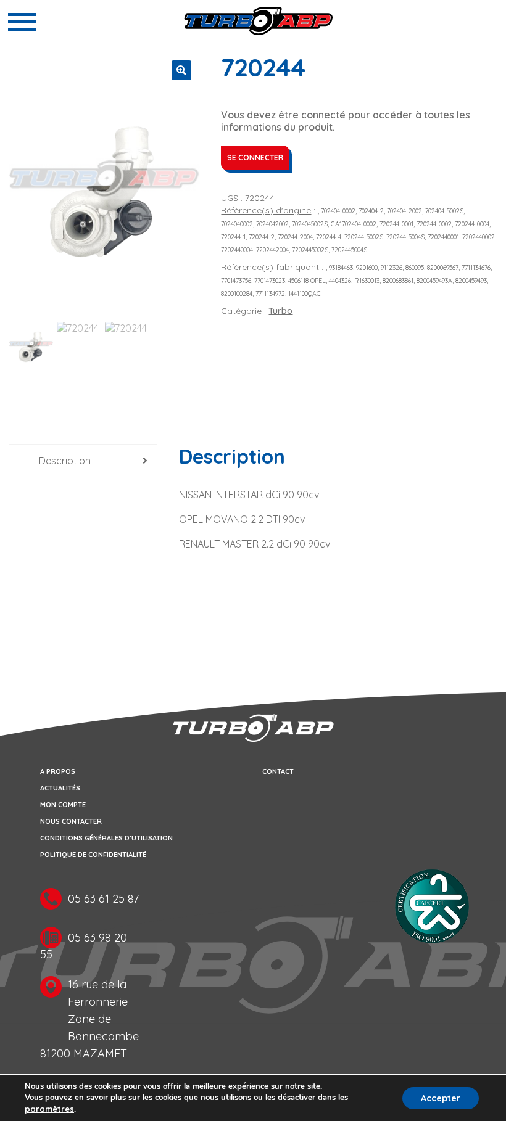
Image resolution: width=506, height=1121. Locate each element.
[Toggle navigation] (22, 22)
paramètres (49, 1109)
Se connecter (255, 157)
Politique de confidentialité (93, 854)
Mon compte (63, 804)
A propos (57, 771)
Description (65, 460)
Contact (278, 771)
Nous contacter (71, 821)
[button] (181, 70)
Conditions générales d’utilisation (106, 838)
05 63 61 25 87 (103, 899)
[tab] (83, 461)
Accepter (440, 1098)
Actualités (60, 788)
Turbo (280, 310)
